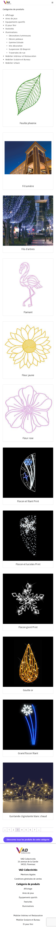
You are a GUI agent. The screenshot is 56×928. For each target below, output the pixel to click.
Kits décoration (16, 46)
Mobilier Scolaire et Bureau (17, 59)
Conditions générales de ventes (28, 879)
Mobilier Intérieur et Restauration (20, 56)
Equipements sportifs (15, 22)
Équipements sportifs (28, 897)
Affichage (9, 15)
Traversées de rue (17, 52)
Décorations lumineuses (20, 35)
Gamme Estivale (16, 42)
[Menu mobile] (51, 2)
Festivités (9, 28)
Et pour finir (10, 25)
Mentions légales (28, 874)
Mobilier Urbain (12, 63)
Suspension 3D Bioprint (19, 49)
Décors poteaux (16, 39)
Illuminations (11, 32)
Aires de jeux (11, 18)
